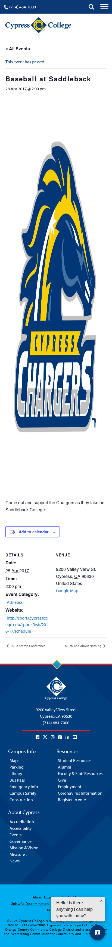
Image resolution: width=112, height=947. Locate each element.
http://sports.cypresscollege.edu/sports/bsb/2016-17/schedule (27, 624)
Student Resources (74, 760)
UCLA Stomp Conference (27, 646)
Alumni (64, 767)
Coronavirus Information (80, 793)
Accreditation (22, 821)
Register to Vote (72, 799)
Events (15, 834)
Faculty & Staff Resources (80, 773)
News (15, 861)
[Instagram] (53, 737)
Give (62, 780)
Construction (21, 799)
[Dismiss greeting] (101, 900)
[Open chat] (97, 932)
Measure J (18, 854)
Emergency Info (24, 786)
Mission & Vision (24, 847)
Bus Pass (17, 780)
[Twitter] (45, 737)
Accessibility (21, 828)
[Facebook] (37, 737)
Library (16, 773)
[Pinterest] (60, 737)
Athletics (15, 602)
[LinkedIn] (67, 737)
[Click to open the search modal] (91, 7)
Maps (14, 760)
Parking (17, 767)
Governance (21, 841)
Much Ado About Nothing (83, 646)
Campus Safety (23, 793)
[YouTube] (75, 737)
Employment (69, 786)
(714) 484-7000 (22, 7)
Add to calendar (33, 531)
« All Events (17, 48)
